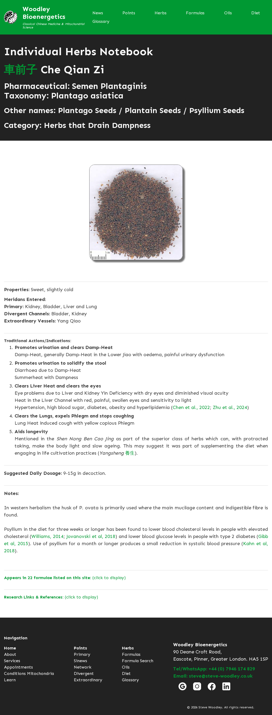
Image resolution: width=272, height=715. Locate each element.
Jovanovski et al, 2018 (90, 536)
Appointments (18, 667)
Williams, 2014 (47, 536)
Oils (228, 12)
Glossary (100, 21)
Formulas (195, 12)
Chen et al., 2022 (191, 407)
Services (12, 660)
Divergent (84, 673)
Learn (10, 679)
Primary (82, 654)
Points (128, 12)
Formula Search (137, 660)
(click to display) (65, 577)
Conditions (15, 673)
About (10, 654)
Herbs (161, 12)
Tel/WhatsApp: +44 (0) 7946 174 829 (214, 669)
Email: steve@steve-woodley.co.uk (213, 676)
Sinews (80, 660)
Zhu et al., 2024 (230, 407)
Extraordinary (88, 679)
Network (82, 667)
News (97, 12)
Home (10, 648)
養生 (130, 453)
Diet (255, 12)
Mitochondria (40, 673)
